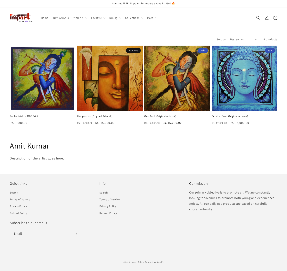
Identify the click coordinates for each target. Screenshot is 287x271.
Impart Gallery (137, 262)
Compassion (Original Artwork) (94, 116)
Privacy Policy (18, 206)
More (150, 18)
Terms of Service (20, 199)
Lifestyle (96, 18)
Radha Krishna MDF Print (24, 116)
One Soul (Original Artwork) (160, 116)
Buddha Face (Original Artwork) (230, 116)
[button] (80, 18)
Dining (113, 18)
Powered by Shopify (154, 262)
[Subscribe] (75, 233)
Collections (132, 18)
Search (14, 192)
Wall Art (78, 18)
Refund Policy (18, 213)
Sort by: (221, 39)
